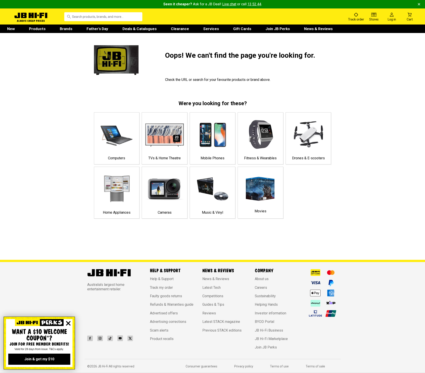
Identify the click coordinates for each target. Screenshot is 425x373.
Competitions (212, 296)
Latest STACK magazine (221, 322)
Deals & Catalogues (139, 29)
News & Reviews (318, 29)
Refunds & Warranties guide (171, 304)
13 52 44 (254, 4)
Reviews (209, 313)
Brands (66, 29)
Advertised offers (164, 313)
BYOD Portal (264, 322)
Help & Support (162, 279)
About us (262, 279)
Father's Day (97, 29)
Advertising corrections (168, 322)
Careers (261, 287)
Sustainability (265, 296)
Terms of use (279, 366)
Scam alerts (159, 330)
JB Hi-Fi (103, 366)
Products (37, 29)
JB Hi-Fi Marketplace (271, 339)
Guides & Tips (213, 304)
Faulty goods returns (166, 296)
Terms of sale (315, 366)
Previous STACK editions (222, 330)
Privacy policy (243, 366)
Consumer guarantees (201, 366)
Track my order (161, 287)
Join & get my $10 (39, 359)
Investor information (270, 313)
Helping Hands (266, 304)
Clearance (180, 29)
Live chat (229, 4)
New (11, 29)
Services (211, 29)
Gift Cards (242, 29)
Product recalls (162, 339)
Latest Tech (211, 287)
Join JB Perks (277, 29)
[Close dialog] (68, 323)
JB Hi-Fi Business (269, 330)
